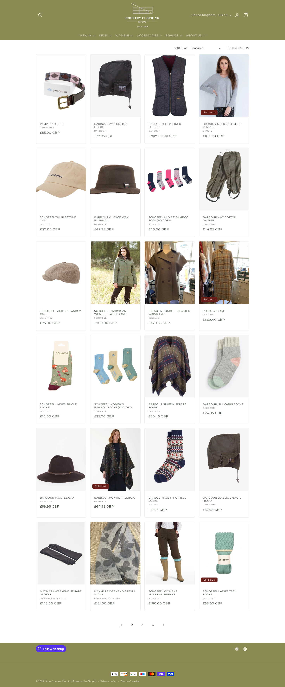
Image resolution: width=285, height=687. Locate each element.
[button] (40, 15)
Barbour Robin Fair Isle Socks (167, 499)
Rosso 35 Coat (213, 310)
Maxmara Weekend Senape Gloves (61, 593)
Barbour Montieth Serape (115, 497)
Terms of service (130, 681)
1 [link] (121, 625)
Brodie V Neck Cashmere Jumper (222, 125)
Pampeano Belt (52, 123)
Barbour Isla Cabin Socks (223, 404)
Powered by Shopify (85, 681)
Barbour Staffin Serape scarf (167, 406)
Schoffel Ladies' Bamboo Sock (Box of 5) (169, 219)
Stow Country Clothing (58, 681)
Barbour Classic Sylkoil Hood (222, 499)
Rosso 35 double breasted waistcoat (169, 312)
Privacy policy (108, 681)
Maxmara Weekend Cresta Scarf (114, 593)
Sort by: (180, 48)
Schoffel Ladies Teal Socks (219, 593)
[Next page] (163, 625)
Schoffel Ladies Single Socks (58, 406)
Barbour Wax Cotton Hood (111, 125)
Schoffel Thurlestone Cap (58, 219)
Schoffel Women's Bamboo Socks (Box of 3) (113, 406)
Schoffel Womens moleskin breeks (163, 593)
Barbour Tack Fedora (57, 497)
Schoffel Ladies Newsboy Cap (60, 312)
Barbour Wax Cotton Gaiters (219, 219)
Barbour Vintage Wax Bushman (111, 219)
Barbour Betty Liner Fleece (165, 125)
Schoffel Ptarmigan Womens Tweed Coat (110, 312)
